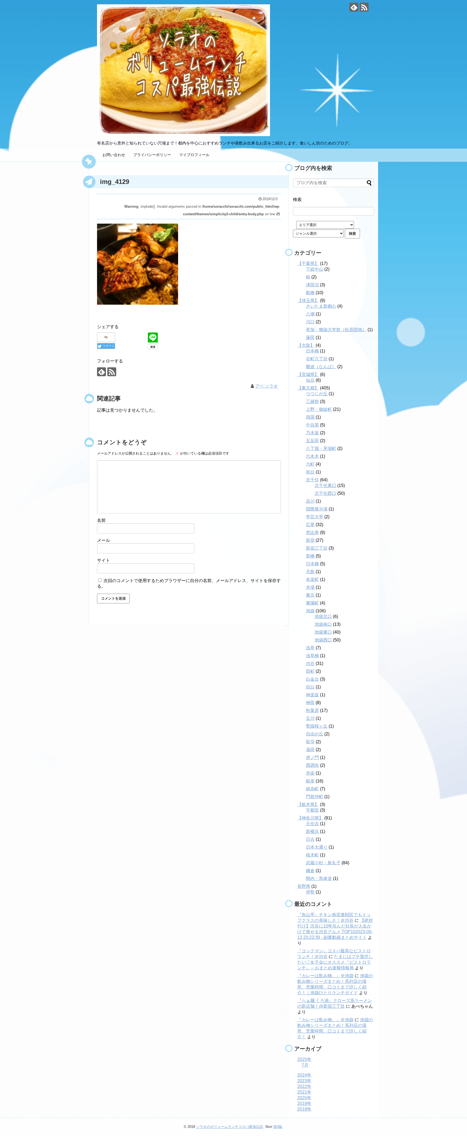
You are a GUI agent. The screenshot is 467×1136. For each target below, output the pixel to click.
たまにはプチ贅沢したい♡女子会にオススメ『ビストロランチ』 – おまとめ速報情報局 (335, 962)
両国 (310, 417)
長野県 (303, 886)
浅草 (310, 648)
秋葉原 (312, 710)
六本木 (312, 456)
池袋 (310, 611)
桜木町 (312, 855)
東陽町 (312, 603)
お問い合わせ (113, 155)
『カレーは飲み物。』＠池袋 (325, 975)
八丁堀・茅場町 (321, 448)
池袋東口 (323, 632)
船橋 (310, 292)
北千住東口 (325, 485)
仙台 (310, 380)
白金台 (312, 679)
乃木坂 (312, 433)
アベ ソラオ (266, 386)
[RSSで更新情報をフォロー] (364, 7)
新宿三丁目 (317, 548)
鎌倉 (310, 870)
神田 (310, 702)
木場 (310, 587)
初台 (310, 472)
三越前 (312, 401)
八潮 (310, 314)
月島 (310, 571)
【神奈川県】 (310, 818)
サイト (103, 560)
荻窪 (310, 742)
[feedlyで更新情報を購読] (353, 7)
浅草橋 (312, 655)
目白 (310, 687)
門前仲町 (314, 796)
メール (103, 540)
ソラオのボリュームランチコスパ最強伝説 (229, 1127)
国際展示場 (317, 509)
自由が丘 (314, 734)
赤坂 (310, 773)
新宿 (310, 540)
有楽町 (312, 579)
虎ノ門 (312, 757)
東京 (310, 595)
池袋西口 (323, 640)
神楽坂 (312, 695)
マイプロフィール (194, 155)
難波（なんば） (321, 366)
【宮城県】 (308, 374)
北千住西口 (325, 493)
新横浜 (312, 831)
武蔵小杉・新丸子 (323, 863)
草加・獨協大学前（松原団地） (336, 329)
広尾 (310, 524)
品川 (310, 501)
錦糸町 (312, 789)
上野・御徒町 (319, 409)
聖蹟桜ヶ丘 (317, 726)
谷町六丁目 (317, 359)
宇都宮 (312, 810)
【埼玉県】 (308, 300)
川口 (310, 322)
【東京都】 (308, 388)
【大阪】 (306, 345)
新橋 (310, 556)
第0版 (277, 1127)
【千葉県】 (308, 263)
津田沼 (312, 285)
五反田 (312, 440)
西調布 (312, 765)
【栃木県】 (308, 804)
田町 (310, 671)
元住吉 (312, 823)
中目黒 (312, 425)
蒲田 (310, 749)
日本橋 (312, 351)
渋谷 (310, 663)
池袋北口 (323, 616)
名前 (101, 520)
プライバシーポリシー (152, 155)
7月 (305, 1065)
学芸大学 (314, 517)
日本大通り (317, 847)
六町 (310, 464)
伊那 (310, 892)
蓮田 (310, 337)
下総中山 (314, 269)
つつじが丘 (317, 393)
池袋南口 (323, 624)
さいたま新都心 (321, 306)
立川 (310, 718)
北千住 (312, 480)
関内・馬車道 (319, 878)
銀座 (310, 781)
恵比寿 (312, 532)
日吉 (310, 839)
